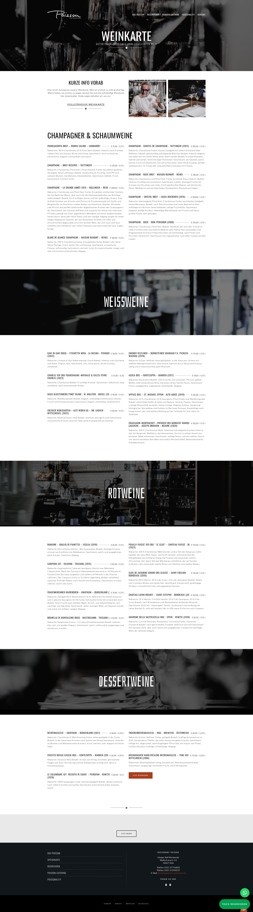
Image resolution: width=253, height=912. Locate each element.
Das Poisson (138, 14)
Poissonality (188, 14)
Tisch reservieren (234, 904)
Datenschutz (143, 904)
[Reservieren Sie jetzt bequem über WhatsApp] (244, 892)
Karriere (107, 904)
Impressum (130, 904)
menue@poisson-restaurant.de (172, 873)
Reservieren (153, 14)
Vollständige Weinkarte (86, 104)
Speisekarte (53, 860)
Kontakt (202, 14)
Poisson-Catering (170, 14)
